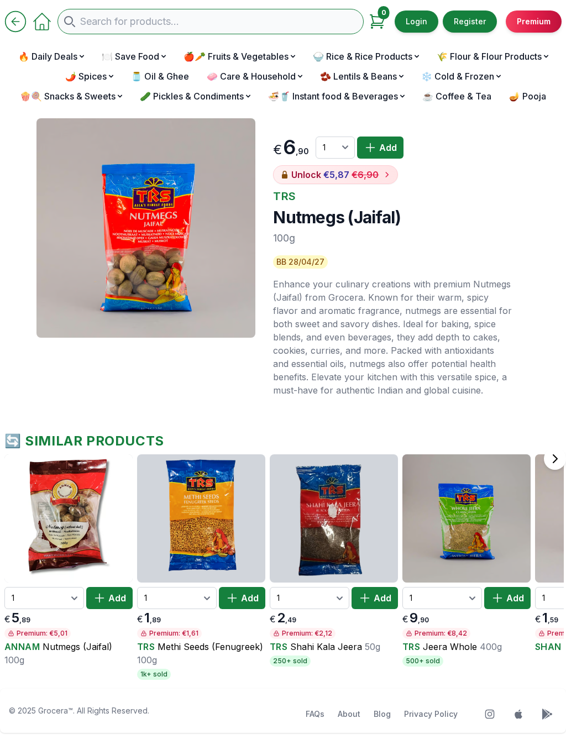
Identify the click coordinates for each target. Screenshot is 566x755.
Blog (382, 714)
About (349, 714)
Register (470, 21)
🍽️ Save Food (130, 56)
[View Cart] (377, 21)
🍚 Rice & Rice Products (362, 56)
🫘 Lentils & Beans (358, 76)
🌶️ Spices (86, 76)
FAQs (315, 714)
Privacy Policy (431, 714)
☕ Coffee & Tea (456, 96)
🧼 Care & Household (251, 76)
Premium (534, 21)
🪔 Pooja (527, 96)
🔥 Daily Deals (47, 56)
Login (416, 21)
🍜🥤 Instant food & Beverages (333, 96)
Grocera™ (55, 710)
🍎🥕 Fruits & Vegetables (236, 56)
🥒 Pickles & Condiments (192, 96)
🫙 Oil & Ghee (160, 76)
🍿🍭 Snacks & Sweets (68, 96)
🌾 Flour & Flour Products (489, 56)
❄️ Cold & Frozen (457, 76)
